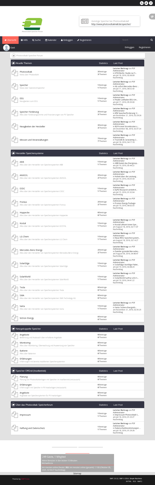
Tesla (22, 287)
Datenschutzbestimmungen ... (128, 428)
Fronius (23, 201)
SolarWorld (25, 276)
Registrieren (85, 40)
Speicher (24, 85)
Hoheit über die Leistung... (126, 176)
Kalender (51, 40)
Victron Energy (27, 318)
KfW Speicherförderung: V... (127, 113)
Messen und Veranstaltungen (34, 139)
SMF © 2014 (124, 478)
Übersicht (11, 40)
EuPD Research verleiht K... (126, 190)
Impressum (25, 414)
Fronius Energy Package (125, 203)
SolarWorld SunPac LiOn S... (127, 278)
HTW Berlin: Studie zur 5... (126, 73)
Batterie (24, 350)
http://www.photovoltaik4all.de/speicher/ (111, 24)
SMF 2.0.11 (114, 478)
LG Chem (24, 236)
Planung (24, 376)
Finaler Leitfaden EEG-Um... (126, 99)
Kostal (23, 223)
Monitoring (25, 342)
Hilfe (25, 40)
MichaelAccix (47, 463)
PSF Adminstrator (124, 69)
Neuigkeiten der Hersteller (32, 126)
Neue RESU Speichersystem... (127, 238)
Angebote (24, 334)
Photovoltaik (26, 71)
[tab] (64, 444)
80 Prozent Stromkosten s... (127, 126)
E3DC (22, 188)
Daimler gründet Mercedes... (127, 251)
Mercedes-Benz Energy (31, 250)
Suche (37, 40)
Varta (22, 306)
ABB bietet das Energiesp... (126, 163)
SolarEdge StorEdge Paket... (127, 264)
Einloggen (68, 40)
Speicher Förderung (29, 111)
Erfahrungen (26, 358)
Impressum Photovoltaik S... (127, 414)
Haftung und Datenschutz (32, 428)
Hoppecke (25, 212)
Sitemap (77, 473)
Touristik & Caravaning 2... (126, 139)
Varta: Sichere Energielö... (126, 307)
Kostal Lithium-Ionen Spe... (126, 224)
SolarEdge (25, 263)
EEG (22, 98)
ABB (22, 161)
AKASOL (24, 175)
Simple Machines (136, 478)
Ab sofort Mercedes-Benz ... (127, 86)
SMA (22, 295)
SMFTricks (25, 479)
